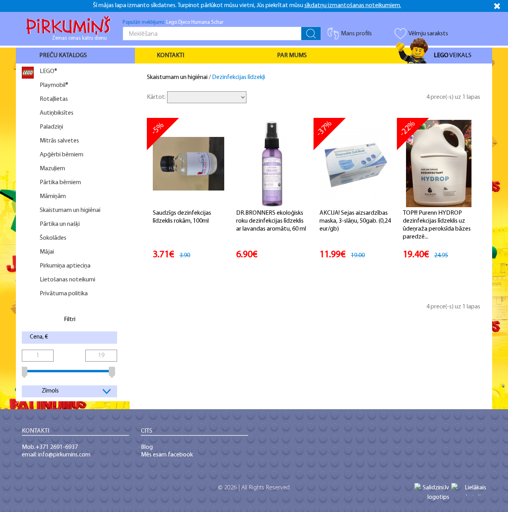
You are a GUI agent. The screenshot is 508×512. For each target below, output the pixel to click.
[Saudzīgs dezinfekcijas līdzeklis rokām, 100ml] (188, 163)
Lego (171, 22)
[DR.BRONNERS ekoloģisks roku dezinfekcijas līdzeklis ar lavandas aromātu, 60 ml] (272, 163)
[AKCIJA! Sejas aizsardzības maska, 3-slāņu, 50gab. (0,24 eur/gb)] (355, 163)
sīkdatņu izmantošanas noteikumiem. (352, 5)
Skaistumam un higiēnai (177, 77)
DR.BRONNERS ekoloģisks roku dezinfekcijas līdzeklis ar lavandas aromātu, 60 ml (271, 221)
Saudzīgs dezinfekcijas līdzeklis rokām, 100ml (182, 217)
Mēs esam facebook (167, 455)
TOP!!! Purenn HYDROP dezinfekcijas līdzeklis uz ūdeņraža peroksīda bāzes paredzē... (437, 225)
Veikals (452, 55)
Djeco (184, 22)
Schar (217, 22)
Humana (200, 22)
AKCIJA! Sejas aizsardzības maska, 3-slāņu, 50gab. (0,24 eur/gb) (355, 221)
